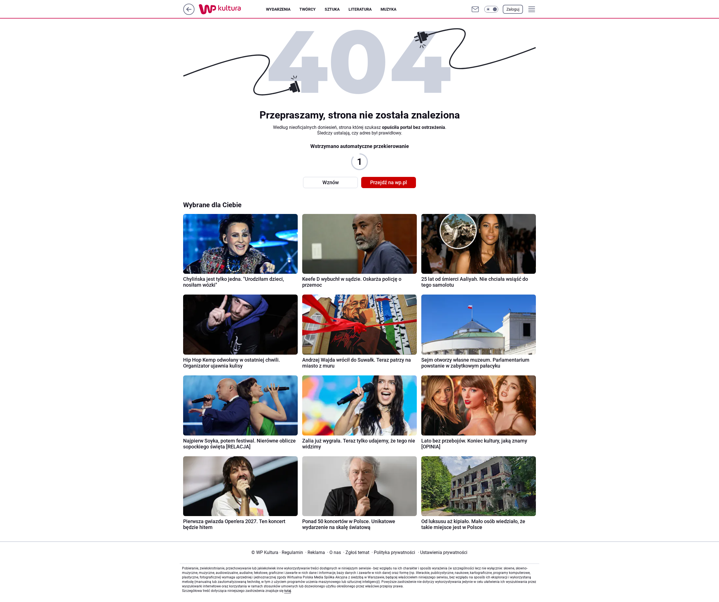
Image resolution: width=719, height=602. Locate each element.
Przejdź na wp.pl (388, 182)
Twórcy (307, 9)
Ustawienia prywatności (442, 552)
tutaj (287, 591)
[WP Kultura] (232, 9)
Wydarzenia (278, 9)
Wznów (330, 182)
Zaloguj (512, 9)
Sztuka (332, 9)
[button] (491, 9)
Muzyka (388, 9)
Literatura (360, 9)
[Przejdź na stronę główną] (189, 13)
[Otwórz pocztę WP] (475, 9)
